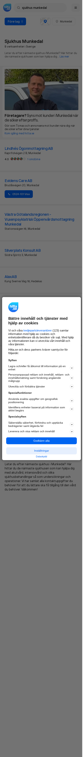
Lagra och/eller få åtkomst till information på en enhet (37, 368)
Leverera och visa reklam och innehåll (31, 431)
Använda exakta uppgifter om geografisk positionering (33, 401)
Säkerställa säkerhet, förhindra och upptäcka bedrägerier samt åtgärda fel (35, 424)
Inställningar (41, 450)
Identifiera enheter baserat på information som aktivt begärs (36, 409)
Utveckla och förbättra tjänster (26, 386)
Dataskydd (41, 456)
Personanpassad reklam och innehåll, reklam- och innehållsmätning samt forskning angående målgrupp (38, 378)
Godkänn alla (41, 440)
